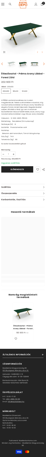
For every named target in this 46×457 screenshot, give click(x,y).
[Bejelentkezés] (35, 4)
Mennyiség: (5, 150)
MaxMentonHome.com (28, 440)
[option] (23, 33)
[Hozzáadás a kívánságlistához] (37, 169)
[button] (37, 52)
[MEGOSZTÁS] (43, 169)
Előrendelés (17, 169)
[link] (23, 277)
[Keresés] (10, 4)
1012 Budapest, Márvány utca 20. (16, 370)
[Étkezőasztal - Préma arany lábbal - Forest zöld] (23, 312)
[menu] (2, 4)
